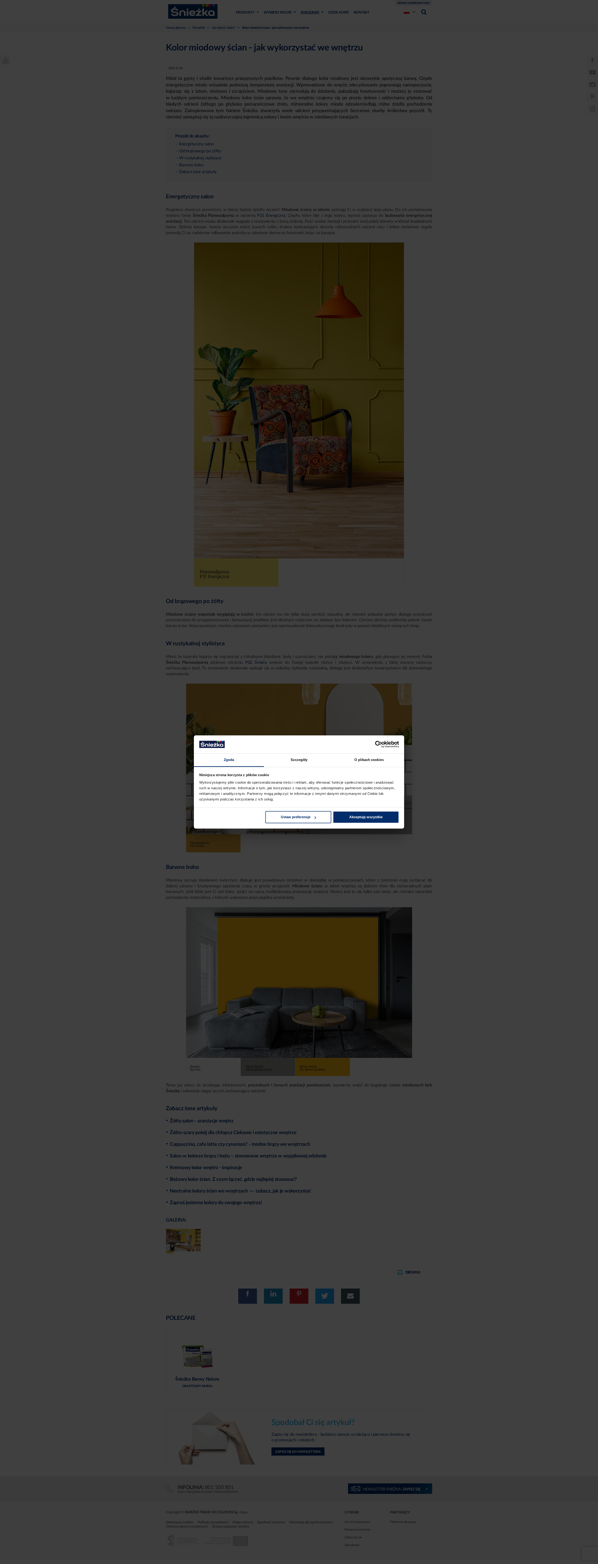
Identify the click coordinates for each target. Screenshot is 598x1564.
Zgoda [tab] (229, 760)
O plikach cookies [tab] (369, 760)
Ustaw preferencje (295, 817)
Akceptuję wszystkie (366, 817)
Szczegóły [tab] (299, 760)
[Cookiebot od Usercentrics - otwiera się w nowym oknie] (378, 744)
